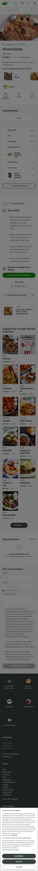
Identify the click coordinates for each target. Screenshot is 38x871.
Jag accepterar (19, 856)
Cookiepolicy (14, 835)
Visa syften (19, 867)
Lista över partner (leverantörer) (10, 850)
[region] (19, 839)
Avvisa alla (19, 861)
